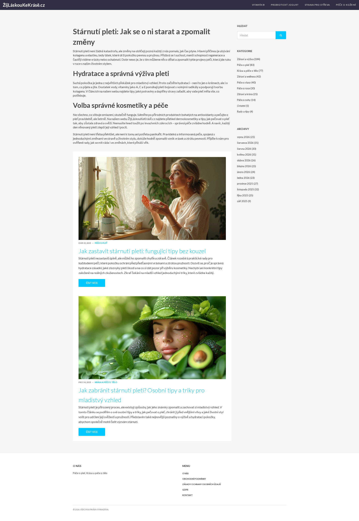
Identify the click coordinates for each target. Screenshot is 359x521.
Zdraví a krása (247, 94)
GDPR (185, 489)
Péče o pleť (101, 243)
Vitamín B (258, 4)
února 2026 (246, 171)
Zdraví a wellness (249, 76)
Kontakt (187, 495)
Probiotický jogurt (285, 4)
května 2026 (246, 154)
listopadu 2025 (248, 189)
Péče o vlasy (246, 82)
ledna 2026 (246, 177)
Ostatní (243, 105)
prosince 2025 (247, 183)
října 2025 (245, 195)
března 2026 (246, 166)
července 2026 (248, 142)
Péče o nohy (246, 99)
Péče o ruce (246, 88)
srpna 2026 (246, 136)
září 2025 (244, 201)
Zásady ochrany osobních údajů (201, 484)
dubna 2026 (246, 160)
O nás (185, 473)
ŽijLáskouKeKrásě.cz (24, 5)
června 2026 (246, 148)
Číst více (92, 282)
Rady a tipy (245, 111)
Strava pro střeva (317, 4)
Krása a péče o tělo (106, 382)
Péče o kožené (346, 4)
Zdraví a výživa (248, 59)
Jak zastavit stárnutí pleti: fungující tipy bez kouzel (142, 251)
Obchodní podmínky (194, 479)
